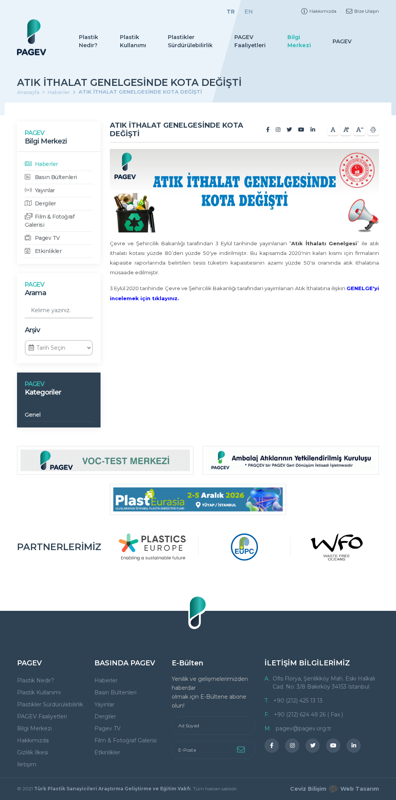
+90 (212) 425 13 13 (298, 700)
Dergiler (44, 203)
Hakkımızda (322, 11)
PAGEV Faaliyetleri (250, 41)
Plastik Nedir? (88, 41)
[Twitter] (289, 129)
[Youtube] (301, 129)
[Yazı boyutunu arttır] (345, 129)
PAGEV (342, 41)
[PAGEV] (31, 37)
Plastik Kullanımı (133, 41)
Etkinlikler (47, 251)
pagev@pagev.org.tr (303, 728)
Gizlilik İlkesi (32, 752)
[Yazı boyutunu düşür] (359, 129)
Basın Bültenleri (55, 177)
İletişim (26, 764)
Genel (33, 414)
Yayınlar (44, 190)
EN (248, 11)
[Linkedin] (313, 129)
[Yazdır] (373, 129)
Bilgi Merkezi (299, 41)
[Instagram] (278, 129)
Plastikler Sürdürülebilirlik (190, 41)
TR (231, 11)
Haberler (59, 92)
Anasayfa (28, 92)
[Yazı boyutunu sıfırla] (333, 129)
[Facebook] (268, 129)
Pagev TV (46, 237)
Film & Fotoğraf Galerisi (49, 220)
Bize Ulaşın (366, 11)
